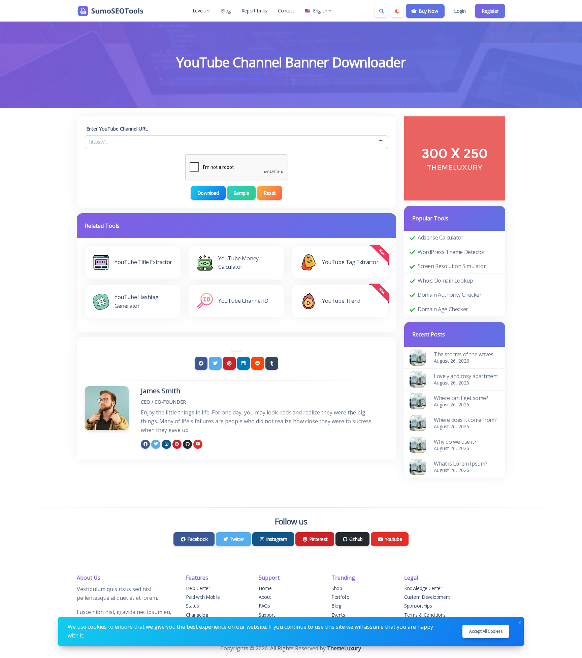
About (265, 597)
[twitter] (155, 444)
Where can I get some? (461, 398)
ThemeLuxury (344, 648)
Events (338, 615)
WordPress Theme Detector (451, 252)
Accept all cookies (485, 631)
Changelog (197, 615)
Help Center (198, 588)
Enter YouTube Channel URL (117, 128)
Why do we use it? (455, 441)
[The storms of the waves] (418, 357)
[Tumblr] (271, 363)
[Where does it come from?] (418, 422)
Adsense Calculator (440, 237)
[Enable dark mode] (396, 10)
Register (490, 11)
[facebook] (145, 444)
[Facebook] (201, 363)
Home (265, 588)
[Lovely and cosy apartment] (418, 378)
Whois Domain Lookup (445, 280)
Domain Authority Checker (449, 294)
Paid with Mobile (203, 597)
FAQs (264, 605)
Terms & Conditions (425, 615)
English (320, 10)
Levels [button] (199, 10)
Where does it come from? (465, 420)
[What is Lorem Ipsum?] (418, 466)
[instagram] (166, 444)
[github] (187, 444)
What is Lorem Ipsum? (460, 463)
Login (459, 11)
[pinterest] (177, 444)
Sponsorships (418, 605)
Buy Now (427, 11)
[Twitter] (215, 363)
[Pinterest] (229, 363)
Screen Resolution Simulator (452, 266)
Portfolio (340, 597)
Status (192, 605)
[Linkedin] (243, 363)
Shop (336, 588)
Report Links (254, 10)
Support (267, 615)
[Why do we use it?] (418, 444)
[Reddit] (257, 363)
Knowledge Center (423, 588)
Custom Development (427, 597)
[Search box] (381, 10)
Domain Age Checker (443, 309)
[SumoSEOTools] (110, 11)
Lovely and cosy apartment (466, 376)
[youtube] (197, 444)
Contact (286, 10)
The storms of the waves (463, 354)
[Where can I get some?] (418, 400)
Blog (225, 10)
